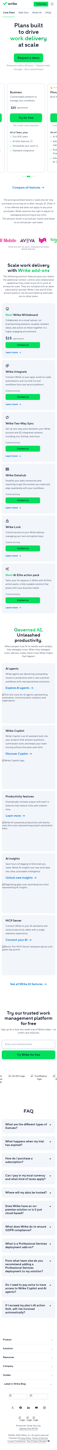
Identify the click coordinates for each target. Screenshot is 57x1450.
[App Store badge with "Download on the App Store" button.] (18, 1396)
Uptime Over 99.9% (28, 1428)
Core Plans (9, 12)
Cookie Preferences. (16, 1441)
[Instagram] (44, 1407)
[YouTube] (36, 1407)
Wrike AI (37, 12)
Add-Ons (23, 12)
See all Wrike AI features (26, 984)
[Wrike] (11, 4)
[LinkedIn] (28, 1407)
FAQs (48, 12)
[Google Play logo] (39, 1396)
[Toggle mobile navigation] (52, 4)
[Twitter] (12, 1407)
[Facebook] (20, 1407)
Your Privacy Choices (36, 1441)
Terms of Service (40, 1438)
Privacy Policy (24, 1438)
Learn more (12, 352)
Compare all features (26, 187)
